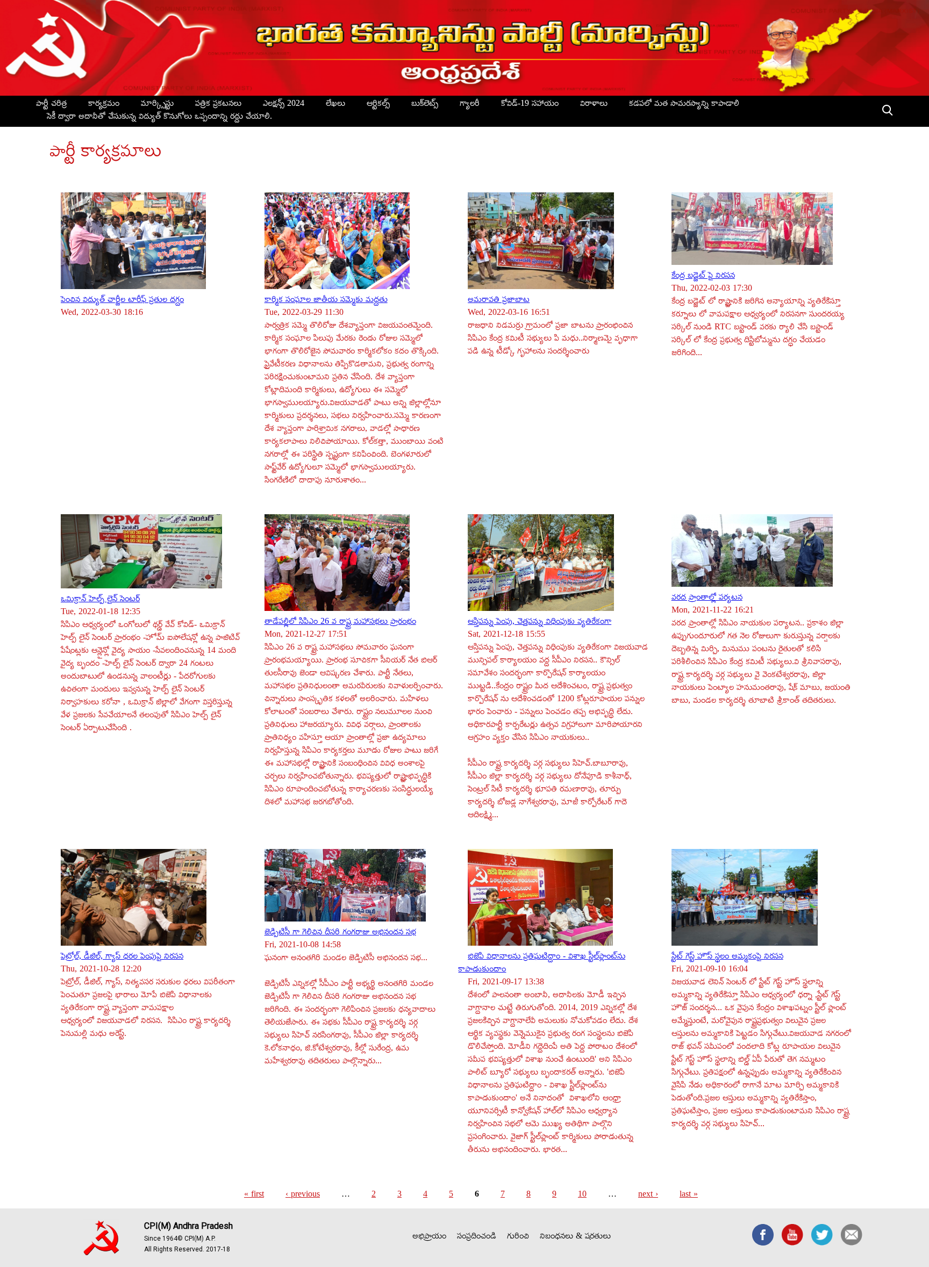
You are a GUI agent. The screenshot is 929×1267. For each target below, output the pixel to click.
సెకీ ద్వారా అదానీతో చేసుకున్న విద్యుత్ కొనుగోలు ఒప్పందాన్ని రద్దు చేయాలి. (159, 117)
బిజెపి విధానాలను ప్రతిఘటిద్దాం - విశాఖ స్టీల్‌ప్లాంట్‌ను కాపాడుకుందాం (541, 964)
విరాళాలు (594, 104)
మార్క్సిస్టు (157, 104)
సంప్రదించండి (476, 1237)
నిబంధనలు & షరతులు (575, 1237)
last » (689, 1196)
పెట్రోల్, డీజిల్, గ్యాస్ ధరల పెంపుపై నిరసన (122, 957)
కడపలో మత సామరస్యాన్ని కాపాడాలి (684, 104)
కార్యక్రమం (103, 104)
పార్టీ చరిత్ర (51, 104)
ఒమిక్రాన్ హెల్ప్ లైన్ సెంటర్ (100, 600)
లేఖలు (335, 104)
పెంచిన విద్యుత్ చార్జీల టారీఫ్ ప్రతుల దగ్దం (122, 301)
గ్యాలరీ (470, 104)
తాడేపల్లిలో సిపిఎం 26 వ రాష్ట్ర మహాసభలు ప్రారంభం (340, 623)
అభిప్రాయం (429, 1237)
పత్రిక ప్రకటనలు (218, 104)
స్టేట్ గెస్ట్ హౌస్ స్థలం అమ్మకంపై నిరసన (727, 957)
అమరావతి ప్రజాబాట (499, 301)
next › (648, 1196)
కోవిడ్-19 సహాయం (530, 104)
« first (254, 1196)
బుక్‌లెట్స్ (424, 104)
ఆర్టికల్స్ (378, 104)
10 (582, 1196)
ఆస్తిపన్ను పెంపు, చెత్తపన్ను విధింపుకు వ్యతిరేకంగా (539, 623)
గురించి (518, 1237)
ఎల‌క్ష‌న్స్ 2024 (283, 104)
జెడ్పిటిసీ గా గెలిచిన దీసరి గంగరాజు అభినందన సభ (340, 933)
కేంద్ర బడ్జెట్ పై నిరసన (703, 277)
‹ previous (302, 1196)
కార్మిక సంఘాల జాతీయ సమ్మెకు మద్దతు (326, 301)
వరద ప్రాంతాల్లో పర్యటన (706, 599)
